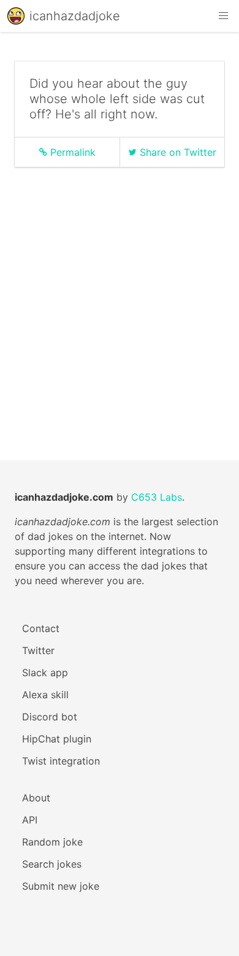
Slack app (45, 672)
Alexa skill (45, 694)
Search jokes (52, 864)
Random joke (52, 842)
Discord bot (49, 717)
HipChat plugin (56, 739)
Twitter (38, 650)
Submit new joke (60, 886)
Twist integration (61, 761)
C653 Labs (156, 497)
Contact (40, 628)
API (29, 820)
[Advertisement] (119, 296)
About (36, 798)
